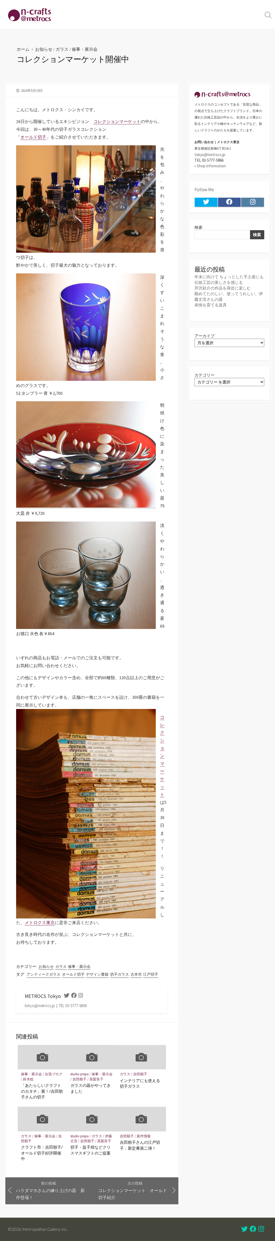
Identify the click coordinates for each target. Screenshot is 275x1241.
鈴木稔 (28, 1079)
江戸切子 (150, 974)
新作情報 (144, 1136)
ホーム (23, 49)
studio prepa (79, 1074)
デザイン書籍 (97, 974)
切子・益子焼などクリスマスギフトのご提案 (90, 1150)
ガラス (62, 49)
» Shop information (210, 165)
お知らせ (43, 49)
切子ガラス (119, 974)
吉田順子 (79, 1079)
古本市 (136, 974)
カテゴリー (204, 375)
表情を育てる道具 (210, 304)
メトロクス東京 (40, 922)
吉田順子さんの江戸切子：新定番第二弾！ (140, 1145)
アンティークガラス (43, 974)
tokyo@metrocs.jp (209, 154)
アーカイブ (204, 335)
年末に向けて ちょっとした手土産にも (229, 276)
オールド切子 (33, 137)
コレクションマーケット (117, 121)
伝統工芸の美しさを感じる (218, 282)
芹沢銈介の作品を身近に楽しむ (222, 288)
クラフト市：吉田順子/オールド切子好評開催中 (42, 1153)
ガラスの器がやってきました (90, 1088)
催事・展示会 (84, 49)
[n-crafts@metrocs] (29, 14)
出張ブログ (53, 1074)
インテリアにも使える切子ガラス (140, 1083)
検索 (198, 227)
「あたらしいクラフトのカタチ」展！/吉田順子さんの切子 (42, 1091)
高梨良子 (96, 1079)
